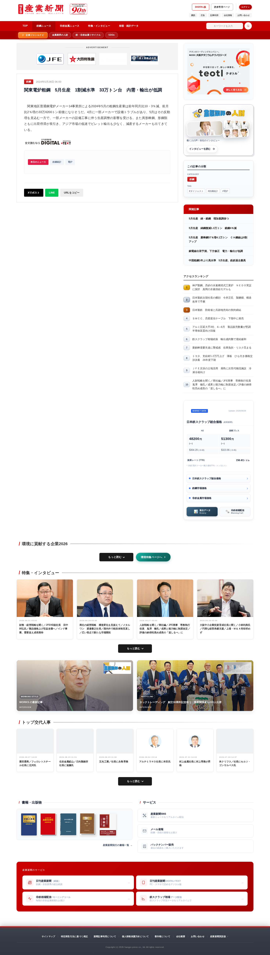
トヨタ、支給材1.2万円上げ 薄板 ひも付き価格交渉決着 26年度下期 (222, 358)
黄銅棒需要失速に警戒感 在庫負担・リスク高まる (221, 347)
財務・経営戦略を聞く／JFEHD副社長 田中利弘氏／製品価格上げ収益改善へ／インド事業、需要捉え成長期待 (43, 629)
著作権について (162, 936)
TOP (25, 25)
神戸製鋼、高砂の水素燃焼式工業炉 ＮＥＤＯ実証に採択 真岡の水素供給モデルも (221, 287)
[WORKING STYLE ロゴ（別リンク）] (117, 668)
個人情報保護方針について (135, 936)
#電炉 (225, 190)
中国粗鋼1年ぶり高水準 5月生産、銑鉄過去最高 (217, 260)
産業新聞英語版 (218, 936)
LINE (52, 192)
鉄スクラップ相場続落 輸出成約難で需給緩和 (219, 339)
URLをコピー (72, 192)
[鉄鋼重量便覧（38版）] (48, 824)
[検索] (248, 26)
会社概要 (180, 936)
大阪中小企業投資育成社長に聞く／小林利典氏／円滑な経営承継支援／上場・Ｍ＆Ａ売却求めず (225, 629)
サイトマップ (48, 936)
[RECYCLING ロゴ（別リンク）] (237, 668)
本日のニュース (38, 162)
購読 (193, 15)
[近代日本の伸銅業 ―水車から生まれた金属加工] (108, 824)
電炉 (70, 162)
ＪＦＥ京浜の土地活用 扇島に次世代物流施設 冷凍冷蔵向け (221, 370)
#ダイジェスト (196, 190)
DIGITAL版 (200, 7)
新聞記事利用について (105, 936)
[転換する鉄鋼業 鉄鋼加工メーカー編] (88, 824)
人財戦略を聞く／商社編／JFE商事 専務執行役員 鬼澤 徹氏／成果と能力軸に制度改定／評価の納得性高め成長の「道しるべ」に (222, 384)
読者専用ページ (222, 7)
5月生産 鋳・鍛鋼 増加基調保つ (209, 218)
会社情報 (228, 15)
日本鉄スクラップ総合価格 (206, 478)
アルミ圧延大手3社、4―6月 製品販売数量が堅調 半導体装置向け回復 (222, 328)
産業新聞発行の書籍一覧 (116, 845)
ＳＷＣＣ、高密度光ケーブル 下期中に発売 (218, 318)
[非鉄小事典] (29, 824)
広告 (203, 15)
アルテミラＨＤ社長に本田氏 (155, 761)
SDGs (111, 35)
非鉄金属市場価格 (201, 498)
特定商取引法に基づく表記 (74, 936)
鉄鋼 (192, 179)
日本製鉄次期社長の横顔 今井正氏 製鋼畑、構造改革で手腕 (221, 299)
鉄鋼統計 (57, 162)
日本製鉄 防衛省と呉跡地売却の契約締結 (216, 309)
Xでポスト (34, 192)
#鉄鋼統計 (213, 190)
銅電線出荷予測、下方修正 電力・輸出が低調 (216, 251)
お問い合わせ (243, 15)
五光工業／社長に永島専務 (113, 761)
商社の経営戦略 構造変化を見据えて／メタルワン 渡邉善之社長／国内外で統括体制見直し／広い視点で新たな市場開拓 (105, 629)
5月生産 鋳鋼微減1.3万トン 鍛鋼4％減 (213, 228)
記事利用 (214, 15)
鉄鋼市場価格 (199, 488)
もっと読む (115, 556)
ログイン (245, 7)
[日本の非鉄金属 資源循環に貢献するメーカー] (68, 824)
